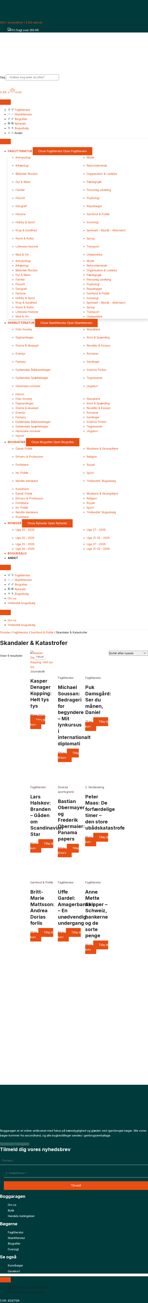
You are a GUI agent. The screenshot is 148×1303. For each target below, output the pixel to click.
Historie (20, 214)
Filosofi (20, 198)
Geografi (21, 206)
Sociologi (92, 222)
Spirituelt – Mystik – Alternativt (106, 230)
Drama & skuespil (26, 345)
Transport (93, 246)
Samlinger (93, 361)
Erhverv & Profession (29, 456)
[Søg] (65, 78)
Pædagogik (94, 182)
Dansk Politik (23, 448)
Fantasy (20, 361)
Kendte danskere (26, 481)
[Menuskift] (5, 102)
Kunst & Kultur (24, 238)
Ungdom (92, 386)
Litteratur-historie (26, 246)
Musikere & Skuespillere (102, 448)
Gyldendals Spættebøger (31, 378)
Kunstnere (22, 489)
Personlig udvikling (99, 190)
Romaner (92, 353)
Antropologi (22, 157)
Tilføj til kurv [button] (37, 722)
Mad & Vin (22, 254)
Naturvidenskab (97, 165)
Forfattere (22, 465)
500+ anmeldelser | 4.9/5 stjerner (21, 22)
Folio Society (23, 329)
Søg (2, 77)
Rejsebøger (94, 206)
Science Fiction (96, 370)
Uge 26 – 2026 (24, 538)
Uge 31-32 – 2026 (98, 538)
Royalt (91, 465)
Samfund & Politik (98, 214)
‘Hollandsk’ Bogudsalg (101, 481)
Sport (90, 473)
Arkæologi (22, 165)
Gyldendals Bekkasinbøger (33, 370)
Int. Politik (21, 473)
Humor (19, 394)
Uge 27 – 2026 (96, 530)
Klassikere (93, 329)
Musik (90, 157)
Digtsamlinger (24, 337)
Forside (5, 632)
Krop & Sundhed (26, 230)
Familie (20, 190)
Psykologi (93, 198)
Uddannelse (94, 254)
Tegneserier (95, 378)
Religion (92, 456)
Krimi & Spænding (98, 337)
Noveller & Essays (98, 345)
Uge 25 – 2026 (24, 530)
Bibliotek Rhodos (26, 174)
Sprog (90, 238)
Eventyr (20, 353)
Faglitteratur (20, 632)
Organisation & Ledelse (102, 174)
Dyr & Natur (23, 182)
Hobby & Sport (25, 222)
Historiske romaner (27, 386)
